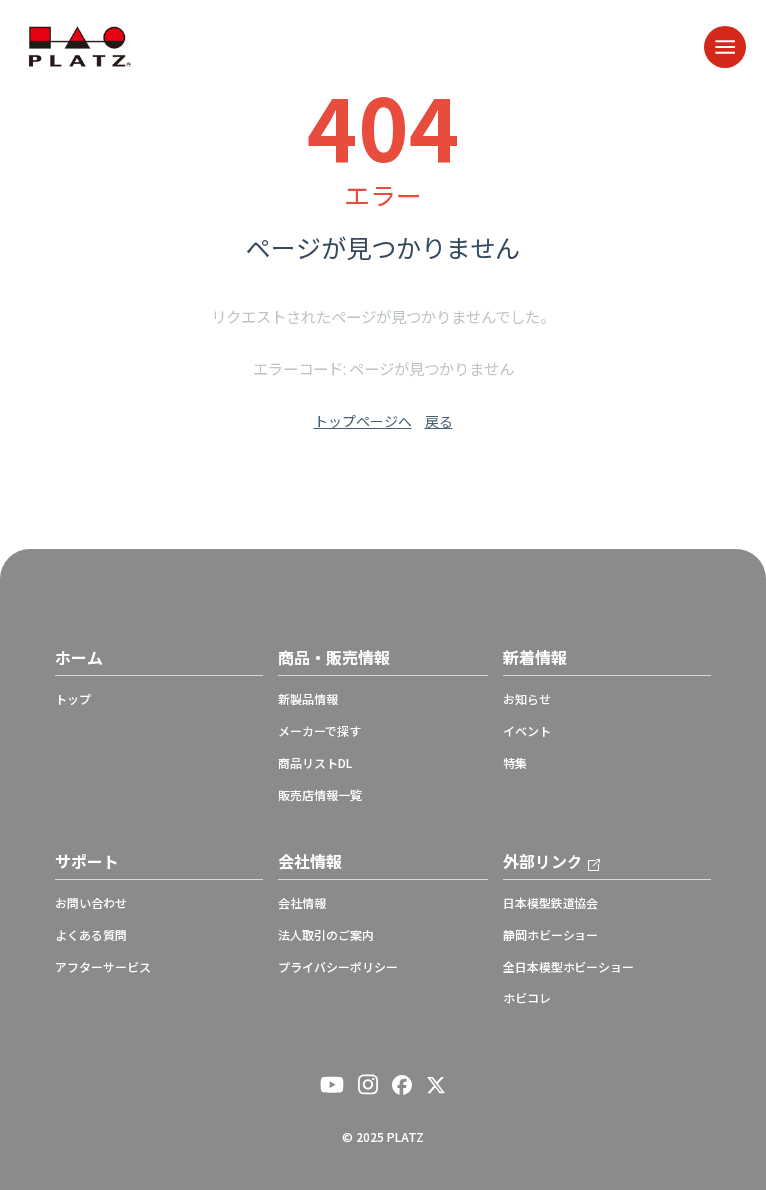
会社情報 (302, 903)
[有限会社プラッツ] (80, 44)
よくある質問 (91, 935)
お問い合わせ (91, 903)
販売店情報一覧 (320, 795)
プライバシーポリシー (338, 967)
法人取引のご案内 (326, 935)
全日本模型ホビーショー (568, 967)
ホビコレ (527, 998)
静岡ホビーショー (550, 935)
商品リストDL (315, 763)
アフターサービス (103, 967)
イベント (527, 731)
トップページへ (363, 421)
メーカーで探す (319, 731)
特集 (515, 763)
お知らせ (527, 699)
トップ (73, 699)
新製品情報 (308, 699)
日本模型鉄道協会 (550, 903)
